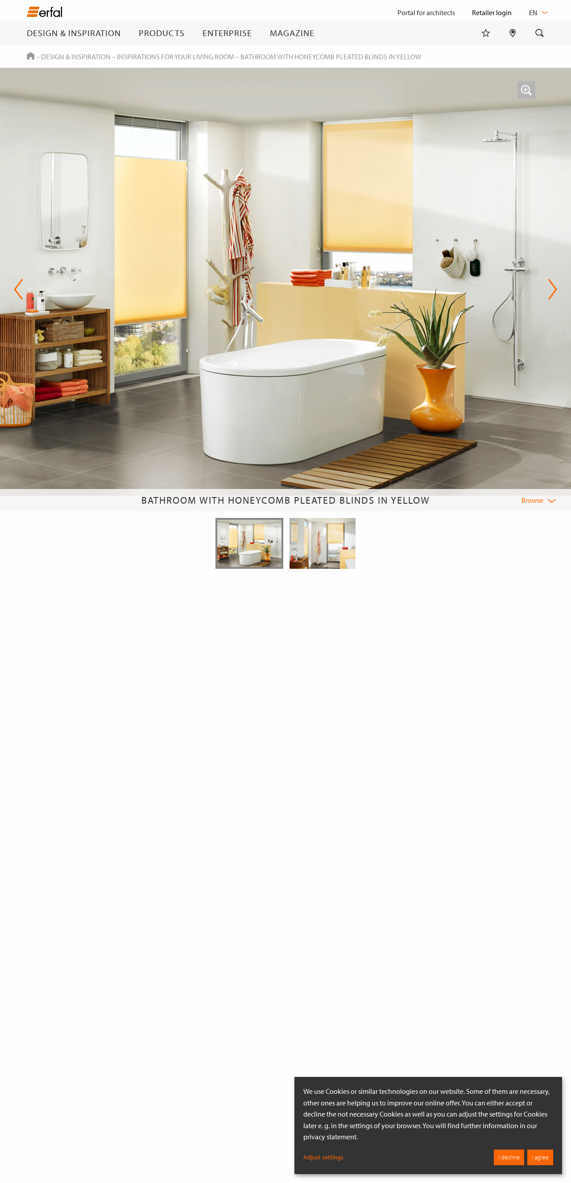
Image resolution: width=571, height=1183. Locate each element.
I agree (540, 1157)
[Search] (539, 33)
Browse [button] (532, 500)
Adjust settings (323, 1157)
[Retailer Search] (513, 33)
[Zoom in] (526, 90)
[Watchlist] (485, 33)
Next (550, 289)
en (534, 12)
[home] (44, 14)
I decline (509, 1157)
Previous (18, 289)
